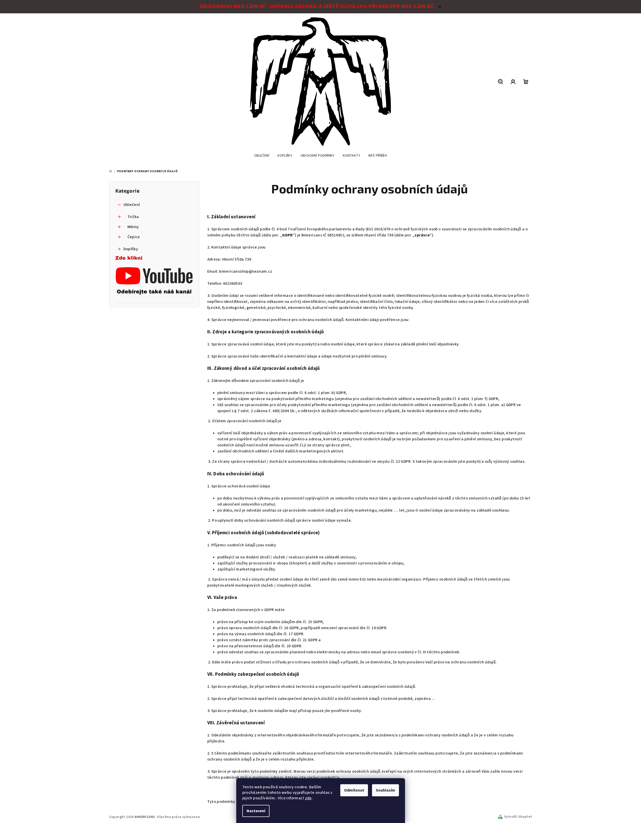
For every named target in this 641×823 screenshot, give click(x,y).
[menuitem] (261, 155)
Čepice (133, 237)
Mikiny (133, 227)
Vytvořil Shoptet (518, 816)
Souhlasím (385, 790)
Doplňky (130, 249)
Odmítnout (354, 790)
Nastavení (256, 811)
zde (308, 798)
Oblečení (131, 204)
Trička (133, 217)
